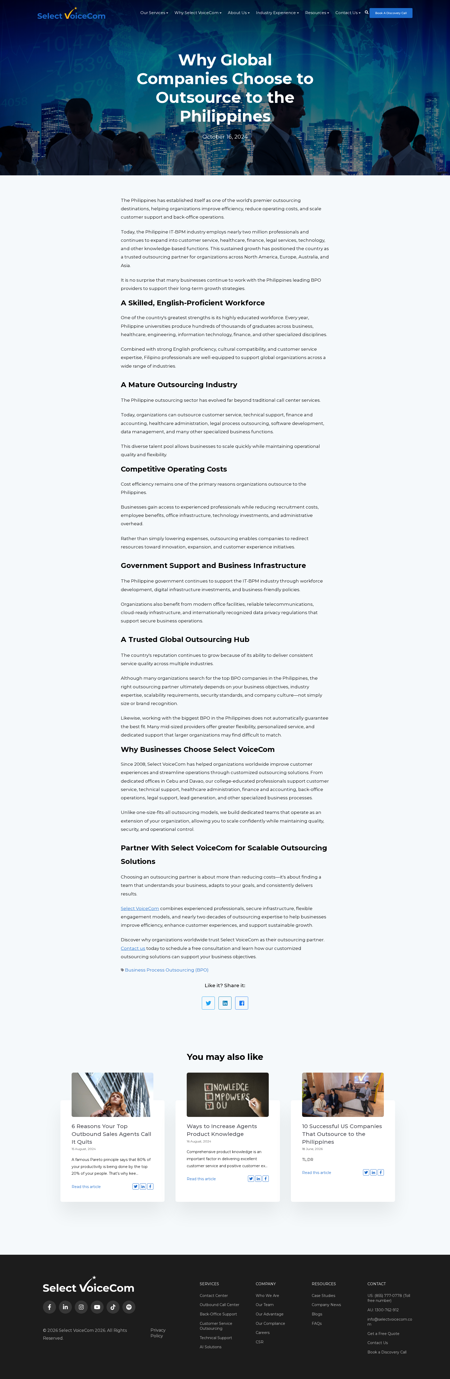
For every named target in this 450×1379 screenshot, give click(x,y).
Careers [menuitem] (263, 1332)
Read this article (86, 1186)
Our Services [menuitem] (152, 12)
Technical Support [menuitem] (216, 1337)
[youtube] (97, 1307)
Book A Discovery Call (391, 13)
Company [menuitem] (266, 1284)
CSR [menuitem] (260, 1342)
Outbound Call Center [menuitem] (219, 1304)
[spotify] (128, 1307)
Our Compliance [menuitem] (270, 1323)
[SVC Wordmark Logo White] (71, 13)
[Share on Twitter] (208, 1003)
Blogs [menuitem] (317, 1314)
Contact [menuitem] (376, 1284)
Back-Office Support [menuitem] (218, 1314)
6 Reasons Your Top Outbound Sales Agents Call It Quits (111, 1134)
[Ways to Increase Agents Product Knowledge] (227, 1095)
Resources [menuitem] (315, 12)
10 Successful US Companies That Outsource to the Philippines (342, 1134)
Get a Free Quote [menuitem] (383, 1333)
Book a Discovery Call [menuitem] (387, 1352)
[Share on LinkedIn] (225, 1003)
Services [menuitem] (209, 1284)
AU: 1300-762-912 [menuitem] (383, 1310)
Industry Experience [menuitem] (276, 12)
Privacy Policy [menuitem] (158, 1333)
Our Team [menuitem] (265, 1304)
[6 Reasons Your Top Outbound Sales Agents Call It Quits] (112, 1095)
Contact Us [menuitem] (346, 12)
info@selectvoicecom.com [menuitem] (389, 1322)
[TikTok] (113, 1307)
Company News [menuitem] (326, 1304)
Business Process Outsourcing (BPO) (167, 970)
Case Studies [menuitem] (323, 1295)
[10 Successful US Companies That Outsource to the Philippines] (343, 1095)
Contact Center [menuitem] (214, 1295)
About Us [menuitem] (237, 12)
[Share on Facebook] (241, 1003)
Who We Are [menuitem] (267, 1295)
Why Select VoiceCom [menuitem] (196, 12)
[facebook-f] (49, 1307)
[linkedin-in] (65, 1307)
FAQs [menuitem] (317, 1323)
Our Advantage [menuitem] (270, 1314)
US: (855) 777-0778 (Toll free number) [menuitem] (388, 1298)
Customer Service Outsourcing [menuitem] (216, 1326)
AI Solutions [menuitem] (210, 1347)
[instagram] (81, 1307)
